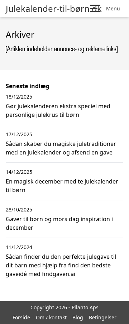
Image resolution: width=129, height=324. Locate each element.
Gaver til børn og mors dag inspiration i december (59, 223)
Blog (77, 317)
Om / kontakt (51, 317)
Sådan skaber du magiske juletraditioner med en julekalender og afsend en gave (61, 148)
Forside (21, 317)
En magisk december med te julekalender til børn (62, 185)
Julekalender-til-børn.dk (54, 8)
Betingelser (102, 317)
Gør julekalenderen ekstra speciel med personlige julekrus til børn (58, 110)
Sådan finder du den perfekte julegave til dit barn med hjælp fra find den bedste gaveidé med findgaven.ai (61, 265)
